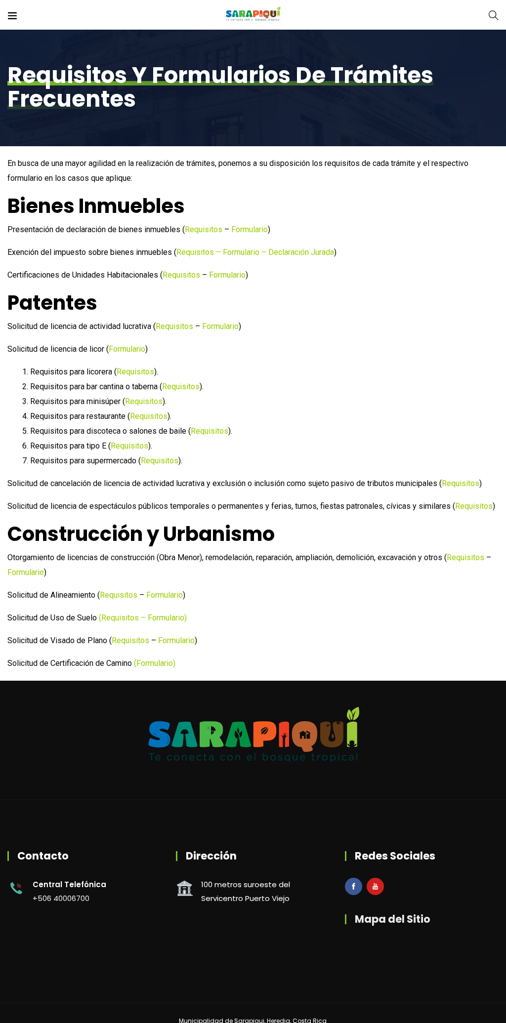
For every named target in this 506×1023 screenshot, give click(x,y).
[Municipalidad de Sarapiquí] (253, 14)
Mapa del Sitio (392, 919)
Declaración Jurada (301, 252)
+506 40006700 (61, 898)
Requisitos (203, 229)
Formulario (249, 229)
